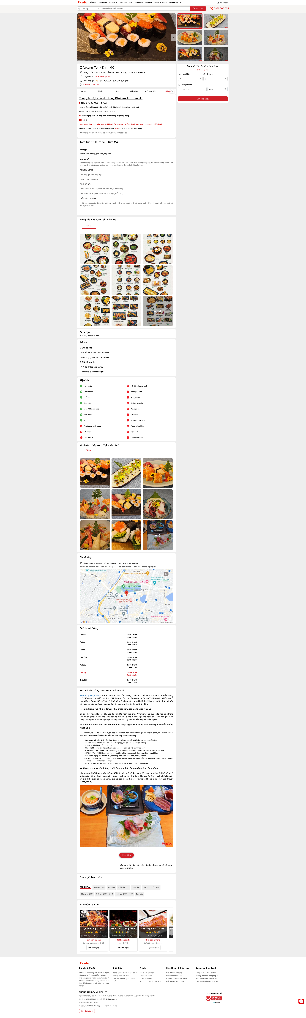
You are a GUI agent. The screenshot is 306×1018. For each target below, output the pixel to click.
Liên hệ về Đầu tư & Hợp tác (207, 981)
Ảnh (117, 91)
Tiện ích (100, 91)
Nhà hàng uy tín (126, 2)
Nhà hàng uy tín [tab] (89, 904)
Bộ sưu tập (102, 2)
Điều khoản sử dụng (174, 973)
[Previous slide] (79, 37)
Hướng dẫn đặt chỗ (121, 976)
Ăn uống (112, 2)
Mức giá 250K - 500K (124, 894)
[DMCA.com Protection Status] (212, 1002)
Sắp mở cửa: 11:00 (91, 84)
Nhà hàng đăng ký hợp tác (206, 978)
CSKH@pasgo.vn (109, 999)
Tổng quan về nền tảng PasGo (125, 973)
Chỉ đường (134, 91)
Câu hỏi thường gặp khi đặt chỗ (124, 979)
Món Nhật (136, 887)
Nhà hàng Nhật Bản (90, 695)
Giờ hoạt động (151, 91)
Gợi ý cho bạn (123, 887)
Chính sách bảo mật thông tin (178, 978)
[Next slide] (173, 37)
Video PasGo (174, 2)
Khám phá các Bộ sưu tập (150, 981)
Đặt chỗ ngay (93, 947)
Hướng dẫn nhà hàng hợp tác (207, 976)
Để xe (83, 91)
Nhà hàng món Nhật (151, 887)
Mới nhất (148, 2)
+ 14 (157, 311)
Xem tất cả (216, 54)
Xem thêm (126, 855)
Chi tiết (168, 91)
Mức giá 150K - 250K (104, 894)
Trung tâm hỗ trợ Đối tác (206, 973)
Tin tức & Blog (159, 2)
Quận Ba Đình (98, 887)
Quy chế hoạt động (174, 976)
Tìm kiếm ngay (146, 976)
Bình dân (111, 887)
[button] (189, 21)
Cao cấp (139, 894)
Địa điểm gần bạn (147, 973)
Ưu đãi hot (139, 2)
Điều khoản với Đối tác (175, 981)
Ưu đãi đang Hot (146, 978)
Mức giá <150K (87, 894)
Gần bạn (93, 2)
